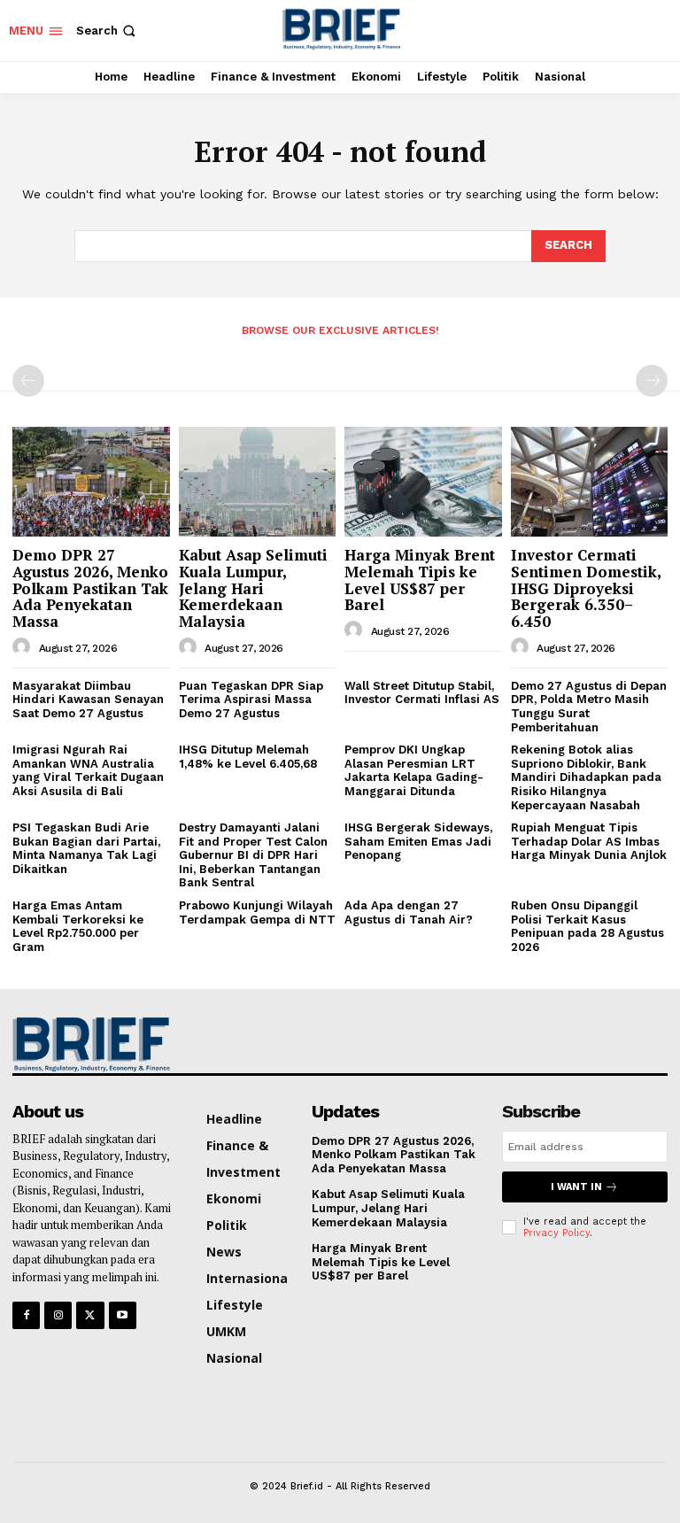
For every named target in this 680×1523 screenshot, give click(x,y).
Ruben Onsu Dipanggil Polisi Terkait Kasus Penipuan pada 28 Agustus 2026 (587, 926)
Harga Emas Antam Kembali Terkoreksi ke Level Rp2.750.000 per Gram (77, 926)
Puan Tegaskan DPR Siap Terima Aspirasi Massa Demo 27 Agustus (251, 699)
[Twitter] (90, 1315)
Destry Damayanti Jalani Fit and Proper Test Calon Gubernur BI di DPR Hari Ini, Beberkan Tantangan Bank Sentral (253, 855)
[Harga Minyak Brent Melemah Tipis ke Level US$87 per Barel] (423, 482)
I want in (576, 1187)
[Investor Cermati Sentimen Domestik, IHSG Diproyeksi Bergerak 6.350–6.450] (589, 482)
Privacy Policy (556, 1233)
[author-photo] (23, 647)
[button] (107, 30)
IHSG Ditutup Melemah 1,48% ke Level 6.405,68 (251, 756)
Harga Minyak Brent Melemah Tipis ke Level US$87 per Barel (419, 580)
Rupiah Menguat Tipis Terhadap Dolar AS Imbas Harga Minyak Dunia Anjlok (589, 841)
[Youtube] (122, 1315)
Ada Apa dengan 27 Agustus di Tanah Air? (408, 912)
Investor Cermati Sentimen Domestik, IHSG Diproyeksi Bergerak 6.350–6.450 (586, 588)
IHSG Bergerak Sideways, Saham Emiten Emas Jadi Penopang (418, 841)
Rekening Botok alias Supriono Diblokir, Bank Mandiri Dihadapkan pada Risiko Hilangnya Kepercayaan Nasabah (586, 777)
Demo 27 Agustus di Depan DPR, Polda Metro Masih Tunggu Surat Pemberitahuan (589, 706)
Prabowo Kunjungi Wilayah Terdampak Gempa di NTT (257, 912)
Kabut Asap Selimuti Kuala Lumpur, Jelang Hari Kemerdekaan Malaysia (253, 588)
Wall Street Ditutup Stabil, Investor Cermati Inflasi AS (421, 693)
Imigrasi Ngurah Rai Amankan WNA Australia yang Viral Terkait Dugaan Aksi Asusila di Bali (88, 770)
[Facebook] (26, 1315)
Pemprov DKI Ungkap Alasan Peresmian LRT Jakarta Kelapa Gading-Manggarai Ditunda (413, 770)
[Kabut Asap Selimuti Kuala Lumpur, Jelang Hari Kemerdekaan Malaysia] (257, 482)
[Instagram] (58, 1315)
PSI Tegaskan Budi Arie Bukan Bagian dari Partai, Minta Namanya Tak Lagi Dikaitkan (86, 848)
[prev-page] (28, 381)
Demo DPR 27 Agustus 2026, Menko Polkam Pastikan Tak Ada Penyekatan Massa (90, 588)
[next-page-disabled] (652, 381)
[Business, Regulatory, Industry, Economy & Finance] (88, 1044)
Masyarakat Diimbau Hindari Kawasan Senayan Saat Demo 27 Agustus (88, 699)
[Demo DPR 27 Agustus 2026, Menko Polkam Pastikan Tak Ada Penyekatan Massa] (91, 482)
